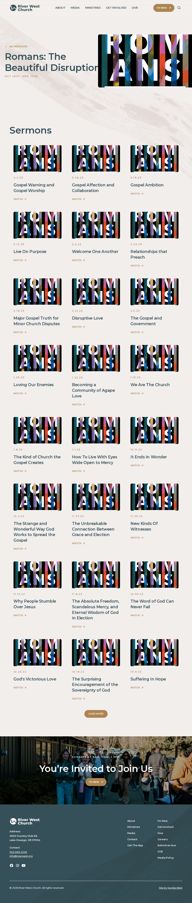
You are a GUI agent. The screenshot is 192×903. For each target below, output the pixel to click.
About (131, 820)
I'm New (163, 820)
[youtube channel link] (24, 865)
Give (160, 833)
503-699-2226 (18, 852)
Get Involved (165, 827)
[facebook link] (12, 865)
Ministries (133, 827)
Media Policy (166, 857)
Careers (163, 839)
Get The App (135, 845)
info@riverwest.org (21, 856)
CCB (160, 851)
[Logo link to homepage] (25, 8)
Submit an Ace (167, 845)
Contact (132, 839)
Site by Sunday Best (170, 887)
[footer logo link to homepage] (65, 821)
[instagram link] (18, 865)
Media (131, 833)
